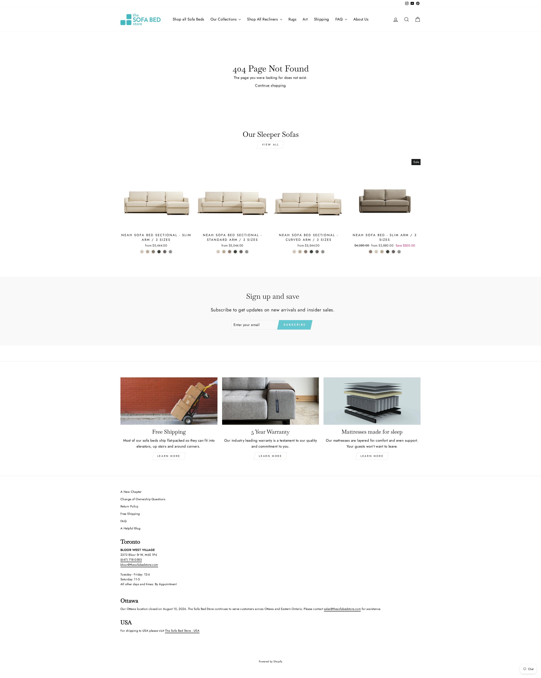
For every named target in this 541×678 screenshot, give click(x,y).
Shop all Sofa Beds (188, 19)
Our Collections (224, 19)
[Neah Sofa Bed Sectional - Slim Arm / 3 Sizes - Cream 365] (142, 252)
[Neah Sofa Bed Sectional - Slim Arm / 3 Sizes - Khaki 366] (148, 252)
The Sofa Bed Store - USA (182, 631)
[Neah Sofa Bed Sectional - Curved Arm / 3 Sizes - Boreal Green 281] (311, 252)
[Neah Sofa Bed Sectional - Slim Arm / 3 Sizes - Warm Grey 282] (165, 252)
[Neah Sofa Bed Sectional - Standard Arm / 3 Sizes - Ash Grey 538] (247, 252)
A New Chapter (131, 492)
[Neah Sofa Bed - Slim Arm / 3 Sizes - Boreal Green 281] (388, 252)
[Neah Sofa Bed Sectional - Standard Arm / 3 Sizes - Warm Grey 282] (241, 252)
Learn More (168, 456)
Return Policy (129, 506)
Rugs (292, 19)
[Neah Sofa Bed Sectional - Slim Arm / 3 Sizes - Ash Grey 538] (170, 252)
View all (270, 145)
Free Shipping (130, 514)
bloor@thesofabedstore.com (139, 565)
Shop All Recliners (263, 19)
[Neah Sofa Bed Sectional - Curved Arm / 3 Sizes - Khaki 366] (300, 252)
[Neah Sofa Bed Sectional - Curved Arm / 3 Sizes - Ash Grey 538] (323, 252)
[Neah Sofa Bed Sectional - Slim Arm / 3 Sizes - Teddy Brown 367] (153, 252)
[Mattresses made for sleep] (372, 401)
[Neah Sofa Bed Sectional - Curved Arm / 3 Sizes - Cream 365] (294, 252)
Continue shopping (270, 85)
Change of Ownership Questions (142, 499)
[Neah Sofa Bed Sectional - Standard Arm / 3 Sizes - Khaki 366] (224, 252)
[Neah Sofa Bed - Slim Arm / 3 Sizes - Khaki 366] (382, 252)
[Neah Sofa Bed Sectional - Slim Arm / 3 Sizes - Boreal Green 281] (159, 252)
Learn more (372, 456)
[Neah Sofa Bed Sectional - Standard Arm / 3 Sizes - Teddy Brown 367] (230, 252)
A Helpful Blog (130, 528)
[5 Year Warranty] (270, 401)
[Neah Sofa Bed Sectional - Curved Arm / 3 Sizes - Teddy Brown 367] (306, 252)
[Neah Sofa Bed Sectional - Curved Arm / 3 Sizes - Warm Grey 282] (317, 252)
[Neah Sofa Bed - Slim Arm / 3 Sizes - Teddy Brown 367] (371, 252)
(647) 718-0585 (131, 559)
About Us (360, 19)
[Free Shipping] (168, 401)
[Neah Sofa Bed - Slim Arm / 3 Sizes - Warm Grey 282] (393, 252)
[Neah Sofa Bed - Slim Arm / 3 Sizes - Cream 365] (376, 252)
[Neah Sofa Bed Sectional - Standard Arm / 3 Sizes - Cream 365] (218, 252)
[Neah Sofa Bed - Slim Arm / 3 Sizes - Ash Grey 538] (399, 252)
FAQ (339, 19)
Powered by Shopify (270, 661)
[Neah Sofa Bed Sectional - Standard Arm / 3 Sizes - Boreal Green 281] (235, 252)
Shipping (321, 19)
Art (305, 19)
